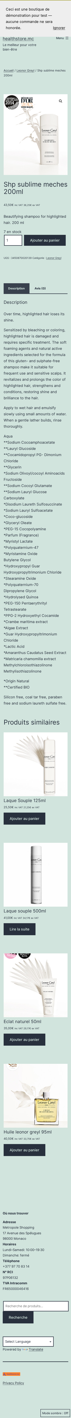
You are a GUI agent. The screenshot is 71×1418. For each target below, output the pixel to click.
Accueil (9, 70)
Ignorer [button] (59, 28)
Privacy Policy (13, 1383)
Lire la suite (19, 929)
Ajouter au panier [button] (24, 818)
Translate (36, 1349)
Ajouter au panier (45, 240)
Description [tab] (16, 288)
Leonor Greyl (25, 70)
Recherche (18, 1317)
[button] (60, 101)
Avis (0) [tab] (40, 288)
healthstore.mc (18, 38)
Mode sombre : (52, 1413)
